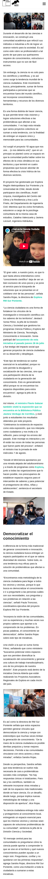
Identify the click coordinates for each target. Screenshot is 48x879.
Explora (39, 467)
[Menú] (44, 4)
